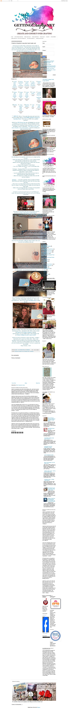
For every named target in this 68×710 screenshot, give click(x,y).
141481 (39, 102)
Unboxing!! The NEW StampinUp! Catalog (48, 447)
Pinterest (19, 332)
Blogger (38, 707)
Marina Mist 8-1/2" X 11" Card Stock (20, 87)
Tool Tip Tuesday (47, 268)
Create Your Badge (44, 633)
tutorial (45, 275)
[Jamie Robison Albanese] (45, 632)
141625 (14, 89)
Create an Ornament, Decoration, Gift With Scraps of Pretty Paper (50, 66)
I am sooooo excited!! (47, 64)
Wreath (45, 272)
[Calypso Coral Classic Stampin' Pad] (20, 97)
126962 (14, 100)
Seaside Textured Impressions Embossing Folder (39, 101)
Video (45, 269)
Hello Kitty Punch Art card (51, 429)
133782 (33, 95)
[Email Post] (32, 349)
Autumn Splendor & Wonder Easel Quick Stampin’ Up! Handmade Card (49, 62)
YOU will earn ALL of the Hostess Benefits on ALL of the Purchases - (25, 127)
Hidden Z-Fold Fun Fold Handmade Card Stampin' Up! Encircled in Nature (51, 500)
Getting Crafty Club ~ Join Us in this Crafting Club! (18, 38)
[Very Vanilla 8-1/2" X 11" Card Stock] (32, 85)
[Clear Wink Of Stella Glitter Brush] (20, 110)
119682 (21, 88)
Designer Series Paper (47, 252)
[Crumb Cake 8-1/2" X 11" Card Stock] (26, 85)
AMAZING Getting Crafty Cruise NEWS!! (48, 80)
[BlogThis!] (35, 349)
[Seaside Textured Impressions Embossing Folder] (39, 98)
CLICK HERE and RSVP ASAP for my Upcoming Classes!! (26, 118)
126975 (27, 100)
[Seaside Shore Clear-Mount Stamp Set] (14, 87)
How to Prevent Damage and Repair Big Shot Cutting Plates (51, 419)
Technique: (14, 179)
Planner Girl (46, 259)
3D (44, 243)
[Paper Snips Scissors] (39, 107)
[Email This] (34, 349)
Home (26, 383)
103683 (33, 108)
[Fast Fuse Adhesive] (26, 106)
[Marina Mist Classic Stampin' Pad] (14, 97)
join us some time (31, 51)
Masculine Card (21, 351)
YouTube (25, 332)
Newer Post (14, 383)
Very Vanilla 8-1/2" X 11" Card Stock (32, 87)
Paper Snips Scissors (38, 108)
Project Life (46, 261)
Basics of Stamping (47, 246)
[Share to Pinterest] (38, 349)
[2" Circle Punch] (32, 93)
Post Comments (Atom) (20, 385)
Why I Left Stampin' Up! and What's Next (49, 463)
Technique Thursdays (47, 265)
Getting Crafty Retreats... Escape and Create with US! (49, 70)
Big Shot (15, 106)
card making (46, 274)
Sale (44, 262)
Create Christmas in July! (48, 454)
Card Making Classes (32, 300)
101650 (33, 88)
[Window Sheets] (39, 83)
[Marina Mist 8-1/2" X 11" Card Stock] (20, 85)
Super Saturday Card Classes (49, 68)
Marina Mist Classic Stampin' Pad (14, 99)
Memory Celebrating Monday (49, 257)
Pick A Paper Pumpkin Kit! (30, 38)
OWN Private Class (21, 122)
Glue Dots (33, 107)
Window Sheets (39, 84)
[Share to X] (36, 349)
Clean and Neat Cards (48, 250)
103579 (39, 109)
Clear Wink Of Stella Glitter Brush (20, 112)
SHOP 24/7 (16, 116)
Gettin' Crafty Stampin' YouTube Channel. (28, 212)
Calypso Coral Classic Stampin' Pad (20, 99)
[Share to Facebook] (37, 349)
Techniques (32, 351)
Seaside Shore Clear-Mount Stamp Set (14, 88)
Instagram (29, 332)
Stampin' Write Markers (48, 264)
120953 (27, 88)
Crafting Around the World (39, 38)
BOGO (45, 244)
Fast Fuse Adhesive (26, 107)
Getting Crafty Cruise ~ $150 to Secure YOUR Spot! (49, 471)
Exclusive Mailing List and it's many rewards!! (26, 335)
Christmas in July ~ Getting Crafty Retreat (49, 480)
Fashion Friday (46, 253)
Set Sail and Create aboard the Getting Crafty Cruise (51, 488)
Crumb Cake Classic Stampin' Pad (26, 99)
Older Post (38, 383)
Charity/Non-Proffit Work (48, 249)
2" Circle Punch (33, 94)
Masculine (16, 351)
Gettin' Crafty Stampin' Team (49, 254)
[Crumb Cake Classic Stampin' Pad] (26, 97)
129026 (27, 108)
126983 (21, 100)
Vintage (45, 271)
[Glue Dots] (32, 106)
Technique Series (26, 351)
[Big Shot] (14, 105)
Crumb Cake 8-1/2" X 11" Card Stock (26, 87)
